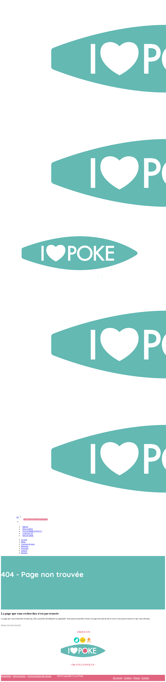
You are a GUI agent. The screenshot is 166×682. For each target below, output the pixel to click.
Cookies (128, 678)
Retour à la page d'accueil (11, 625)
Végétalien (6, 676)
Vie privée (117, 678)
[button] (19, 520)
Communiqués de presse (39, 676)
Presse (136, 678)
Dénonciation (19, 676)
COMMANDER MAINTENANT (35, 519)
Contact (145, 678)
